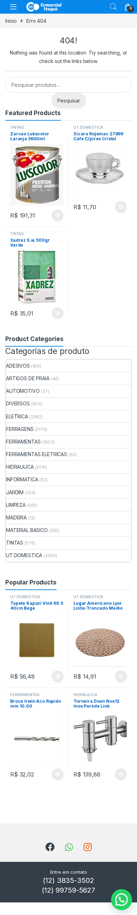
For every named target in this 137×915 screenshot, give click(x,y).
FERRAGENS (20, 429)
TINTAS (17, 127)
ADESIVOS (18, 366)
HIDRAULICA (20, 467)
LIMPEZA (16, 505)
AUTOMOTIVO (23, 391)
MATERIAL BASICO (27, 530)
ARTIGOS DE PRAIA (28, 378)
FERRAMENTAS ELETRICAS (36, 454)
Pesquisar (68, 101)
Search (113, 6)
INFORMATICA (22, 479)
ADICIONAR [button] (51, 215)
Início (11, 21)
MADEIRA (16, 517)
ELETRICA (17, 416)
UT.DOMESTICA (88, 127)
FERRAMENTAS (23, 442)
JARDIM (15, 492)
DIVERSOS (18, 403)
